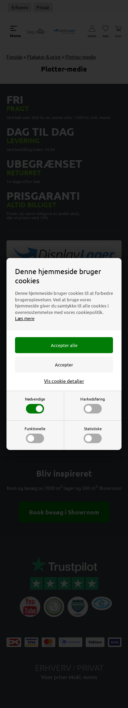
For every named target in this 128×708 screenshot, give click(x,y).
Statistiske (93, 428)
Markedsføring (92, 399)
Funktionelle (35, 428)
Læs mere (24, 318)
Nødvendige (35, 399)
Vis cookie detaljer (64, 381)
